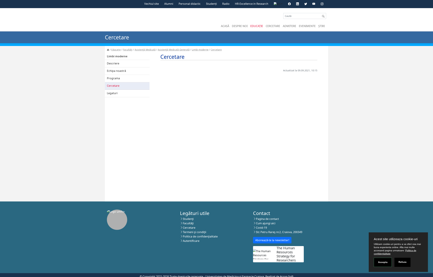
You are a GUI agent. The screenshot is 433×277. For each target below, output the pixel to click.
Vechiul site (151, 4)
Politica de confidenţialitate (200, 236)
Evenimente (307, 26)
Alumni (168, 4)
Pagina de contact (267, 219)
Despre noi (240, 26)
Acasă (225, 26)
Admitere (289, 26)
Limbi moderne (200, 49)
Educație (256, 26)
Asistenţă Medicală (145, 49)
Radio (226, 4)
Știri (321, 26)
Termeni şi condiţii (194, 232)
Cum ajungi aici (265, 223)
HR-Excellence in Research (251, 4)
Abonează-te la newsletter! (272, 240)
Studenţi (188, 219)
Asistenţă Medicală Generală (174, 49)
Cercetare (273, 26)
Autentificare (191, 241)
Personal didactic (190, 4)
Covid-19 (261, 228)
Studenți (211, 4)
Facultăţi (127, 49)
